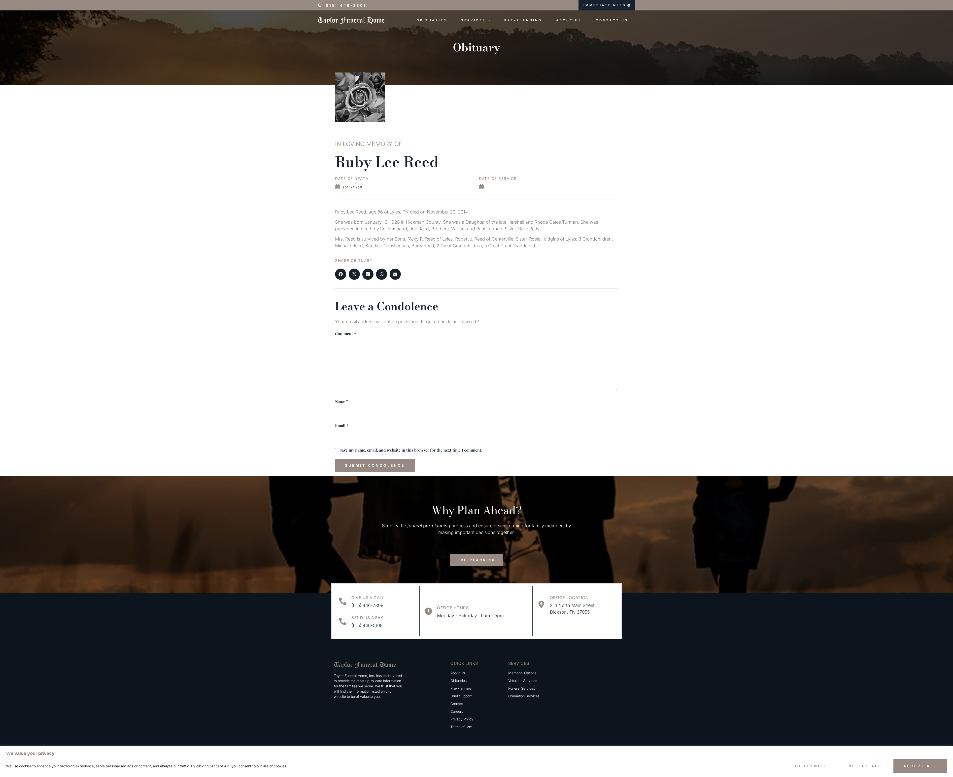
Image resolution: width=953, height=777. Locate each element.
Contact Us (612, 20)
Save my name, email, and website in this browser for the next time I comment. (411, 450)
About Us (569, 20)
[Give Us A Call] (342, 601)
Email (341, 425)
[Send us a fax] (342, 621)
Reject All (865, 766)
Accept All (920, 766)
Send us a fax (367, 617)
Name (341, 401)
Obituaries (432, 20)
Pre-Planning (523, 20)
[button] (340, 274)
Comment (345, 333)
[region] (476, 761)
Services (473, 20)
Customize (811, 766)
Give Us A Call (367, 597)
